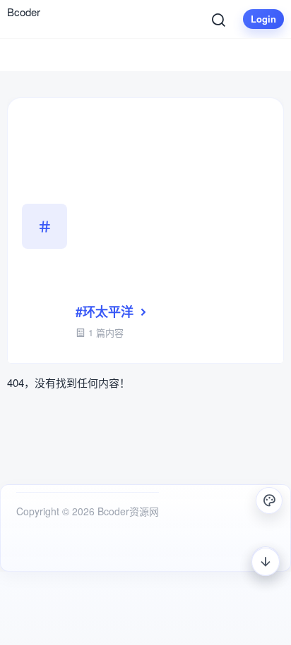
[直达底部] (265, 562)
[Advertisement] (172, 207)
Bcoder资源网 (127, 511)
